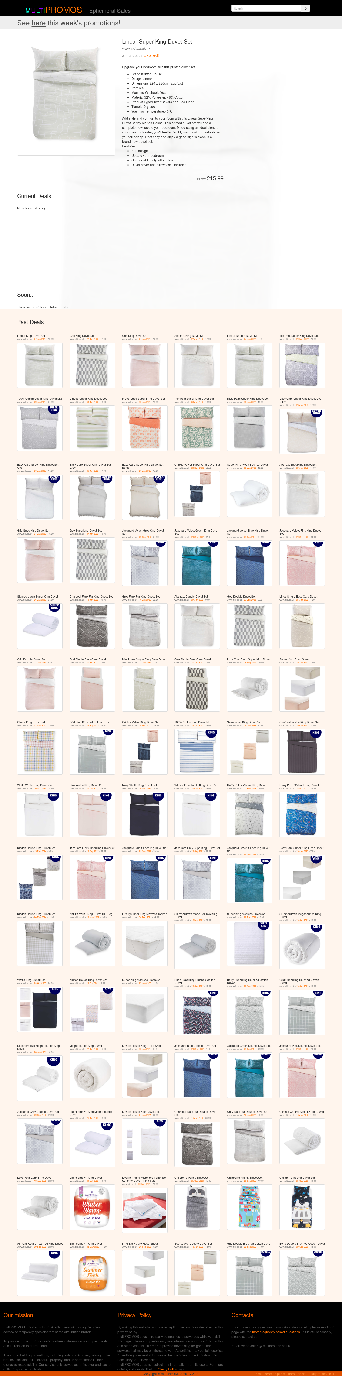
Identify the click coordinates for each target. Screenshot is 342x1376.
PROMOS (63, 9)
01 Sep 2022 (40, 725)
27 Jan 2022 (40, 339)
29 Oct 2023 (40, 983)
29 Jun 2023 (40, 401)
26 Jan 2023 (302, 404)
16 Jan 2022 (92, 599)
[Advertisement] (276, 66)
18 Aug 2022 (250, 662)
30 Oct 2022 (302, 725)
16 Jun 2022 (250, 725)
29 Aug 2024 (93, 983)
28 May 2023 (93, 1246)
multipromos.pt (269, 1373)
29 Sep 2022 (145, 537)
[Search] (305, 8)
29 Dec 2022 (197, 467)
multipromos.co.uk (321, 1373)
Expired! (151, 55)
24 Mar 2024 (40, 917)
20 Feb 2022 (145, 1246)
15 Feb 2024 (40, 851)
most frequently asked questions (276, 1331)
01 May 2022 (144, 1183)
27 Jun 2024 (145, 1115)
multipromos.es (294, 1373)
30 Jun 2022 (92, 401)
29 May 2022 (302, 339)
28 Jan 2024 (40, 1052)
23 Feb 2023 (250, 788)
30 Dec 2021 (145, 917)
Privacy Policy (167, 1369)
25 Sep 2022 (197, 1180)
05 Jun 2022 (250, 467)
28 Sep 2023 (302, 920)
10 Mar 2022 (197, 920)
